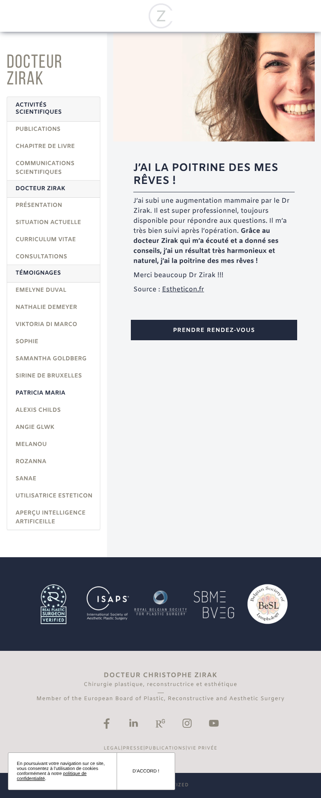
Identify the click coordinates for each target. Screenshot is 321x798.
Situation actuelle (48, 223)
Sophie (26, 342)
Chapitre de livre (45, 146)
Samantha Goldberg (51, 359)
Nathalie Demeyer (46, 307)
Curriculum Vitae (45, 240)
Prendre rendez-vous (214, 330)
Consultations (41, 257)
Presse (133, 749)
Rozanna (30, 462)
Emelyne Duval (40, 290)
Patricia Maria (40, 393)
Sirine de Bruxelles (48, 376)
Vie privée (202, 749)
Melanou (31, 445)
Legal (112, 749)
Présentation (38, 205)
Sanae (25, 479)
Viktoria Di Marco (46, 325)
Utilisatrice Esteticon (53, 496)
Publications (38, 129)
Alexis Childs (38, 410)
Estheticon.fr (183, 290)
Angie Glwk (34, 427)
